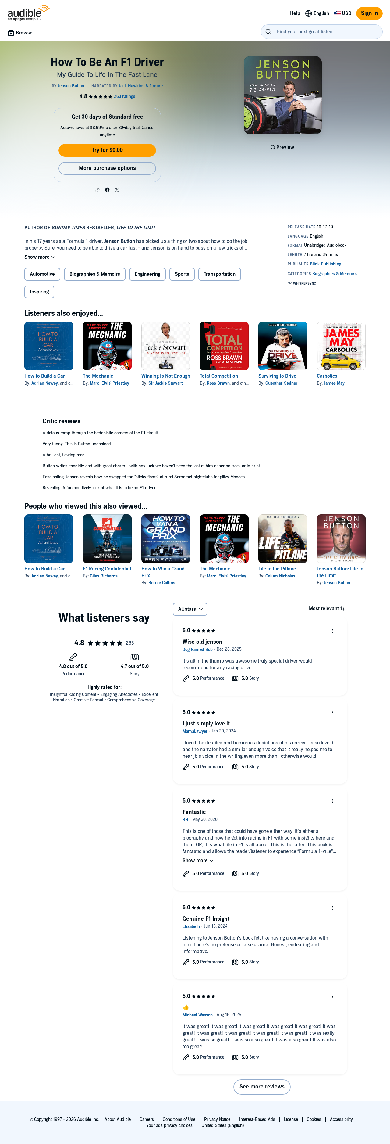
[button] (97, 190)
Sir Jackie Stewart (165, 383)
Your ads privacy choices (169, 1125)
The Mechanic (98, 376)
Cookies (314, 1119)
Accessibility (341, 1119)
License (291, 1119)
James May (334, 383)
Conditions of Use (179, 1119)
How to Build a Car (44, 376)
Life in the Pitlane (277, 569)
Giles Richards (104, 576)
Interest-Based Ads (257, 1119)
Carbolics (327, 376)
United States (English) (222, 1125)
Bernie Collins (161, 582)
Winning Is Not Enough (165, 376)
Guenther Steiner (281, 383)
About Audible (118, 1119)
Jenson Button (337, 582)
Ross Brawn (218, 383)
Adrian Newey (44, 383)
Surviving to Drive (277, 376)
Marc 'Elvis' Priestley (109, 383)
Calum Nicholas (280, 576)
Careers (147, 1119)
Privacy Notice (217, 1119)
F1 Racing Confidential (107, 569)
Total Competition (219, 376)
